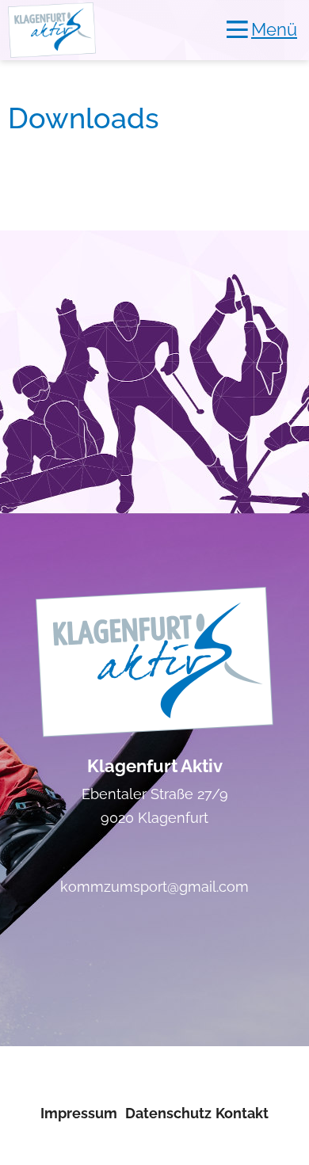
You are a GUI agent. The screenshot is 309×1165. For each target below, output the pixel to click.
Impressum (78, 1113)
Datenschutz (168, 1113)
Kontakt (242, 1113)
